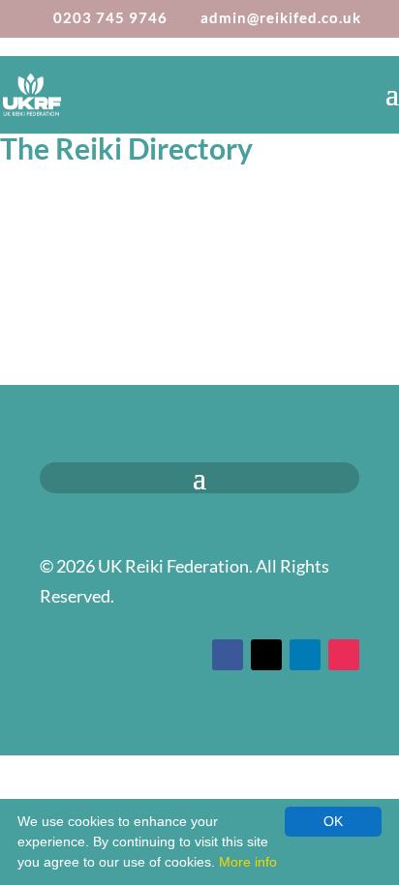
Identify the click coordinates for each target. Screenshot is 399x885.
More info (248, 862)
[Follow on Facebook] (227, 654)
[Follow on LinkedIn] (305, 654)
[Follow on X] (266, 654)
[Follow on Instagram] (343, 654)
